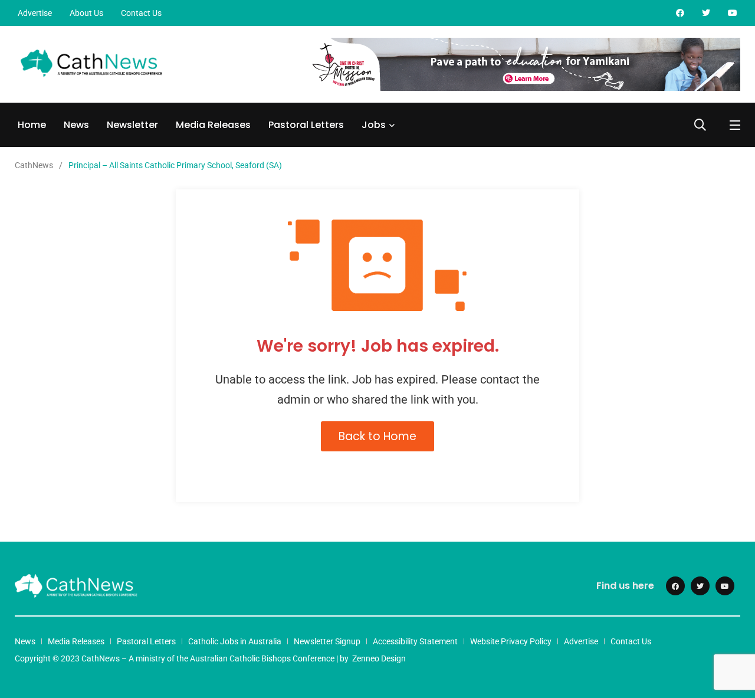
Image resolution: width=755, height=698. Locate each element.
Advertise (35, 13)
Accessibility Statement (415, 641)
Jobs (374, 125)
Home (32, 125)
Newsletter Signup (327, 641)
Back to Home (377, 436)
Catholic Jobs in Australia (234, 641)
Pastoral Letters (306, 125)
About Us (86, 13)
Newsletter (132, 125)
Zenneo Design (379, 658)
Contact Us (141, 13)
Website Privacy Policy (511, 641)
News (76, 125)
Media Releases (213, 125)
